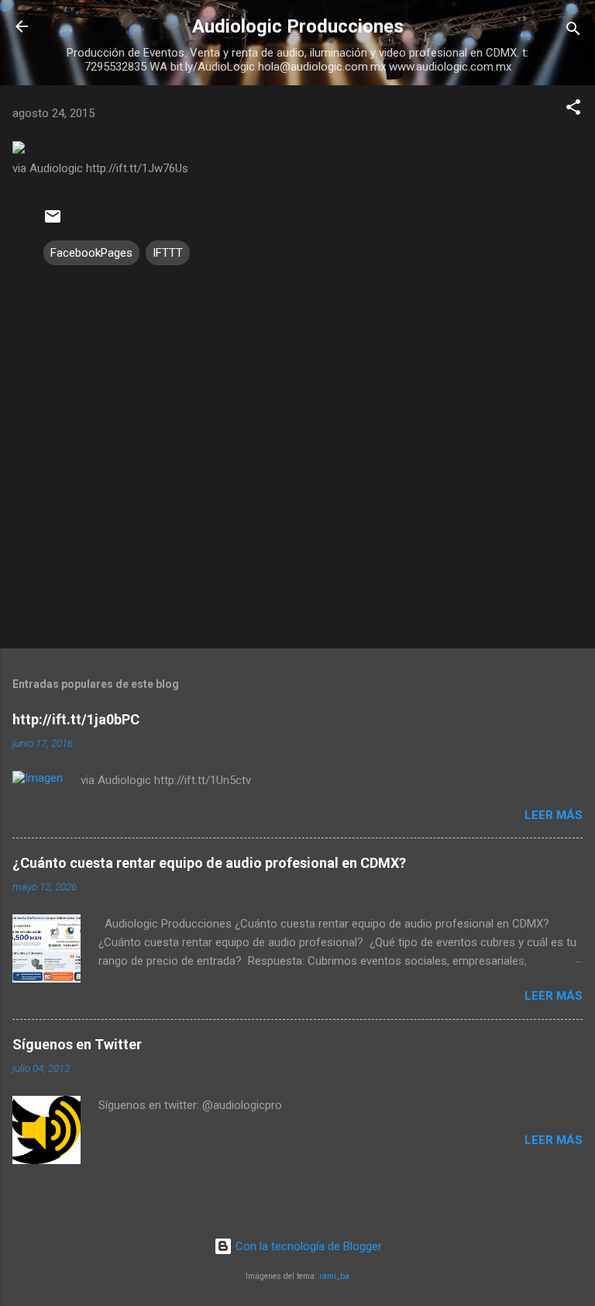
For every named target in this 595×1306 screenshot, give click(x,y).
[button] (573, 110)
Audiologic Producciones (298, 26)
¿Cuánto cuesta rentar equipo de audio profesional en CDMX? (209, 863)
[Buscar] (573, 31)
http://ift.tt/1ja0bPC (75, 719)
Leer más (553, 815)
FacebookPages (91, 253)
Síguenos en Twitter (77, 1044)
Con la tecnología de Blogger (307, 1246)
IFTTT (168, 253)
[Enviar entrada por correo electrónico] (52, 222)
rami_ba (334, 1276)
